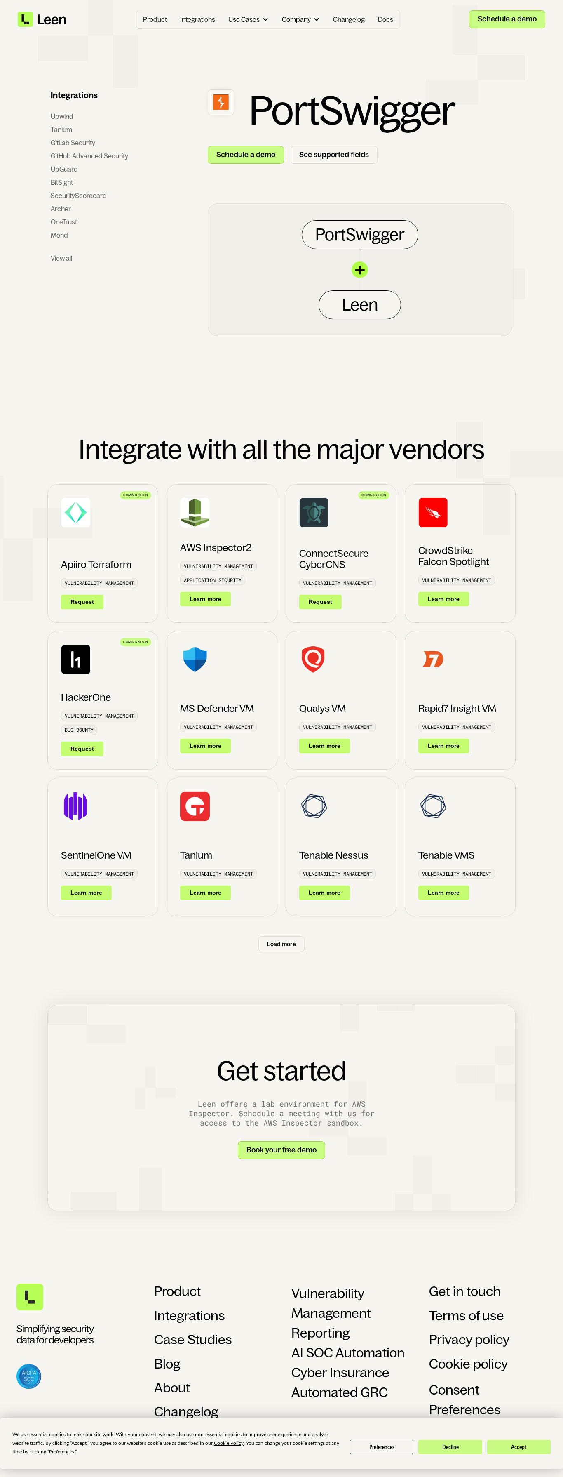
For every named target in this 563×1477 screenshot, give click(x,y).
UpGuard (64, 169)
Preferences (381, 1447)
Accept (518, 1447)
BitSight (62, 182)
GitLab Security (73, 142)
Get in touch (465, 1291)
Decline (450, 1447)
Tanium (61, 129)
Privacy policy (469, 1339)
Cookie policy (468, 1364)
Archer (61, 208)
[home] (42, 20)
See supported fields (334, 155)
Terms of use (466, 1315)
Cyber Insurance (340, 1372)
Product (155, 19)
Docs (385, 19)
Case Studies (193, 1339)
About (172, 1387)
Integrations (197, 19)
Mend (59, 235)
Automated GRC (339, 1392)
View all (61, 258)
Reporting (320, 1333)
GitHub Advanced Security (89, 156)
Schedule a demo (507, 19)
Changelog (349, 19)
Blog (167, 1364)
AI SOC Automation (348, 1352)
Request (82, 601)
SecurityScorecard (79, 195)
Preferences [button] (61, 1451)
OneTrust (64, 222)
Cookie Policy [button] (229, 1443)
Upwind (62, 116)
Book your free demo (281, 1150)
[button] (248, 19)
